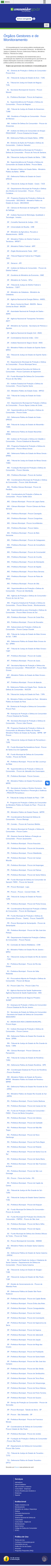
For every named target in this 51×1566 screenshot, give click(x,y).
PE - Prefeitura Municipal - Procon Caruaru (23, 776)
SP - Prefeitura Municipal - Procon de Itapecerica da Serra (26, 1324)
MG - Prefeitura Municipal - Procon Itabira (22, 528)
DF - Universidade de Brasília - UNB (20, 227)
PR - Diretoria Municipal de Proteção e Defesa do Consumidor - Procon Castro (25, 830)
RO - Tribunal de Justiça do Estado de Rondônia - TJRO (25, 1059)
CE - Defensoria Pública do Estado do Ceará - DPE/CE (24, 177)
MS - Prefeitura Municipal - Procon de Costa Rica (25, 617)
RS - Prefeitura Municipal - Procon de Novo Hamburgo (22, 1136)
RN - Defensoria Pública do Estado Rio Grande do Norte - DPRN (25, 1037)
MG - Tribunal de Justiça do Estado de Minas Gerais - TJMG (26, 462)
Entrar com (24, 19)
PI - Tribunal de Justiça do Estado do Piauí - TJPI (25, 798)
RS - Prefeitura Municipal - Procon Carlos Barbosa (26, 1101)
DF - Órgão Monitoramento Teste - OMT (22, 251)
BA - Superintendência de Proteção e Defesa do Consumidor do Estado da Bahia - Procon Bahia (24, 163)
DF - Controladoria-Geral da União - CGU (22, 338)
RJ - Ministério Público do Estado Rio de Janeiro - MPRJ (25, 951)
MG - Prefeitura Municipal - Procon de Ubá (23, 583)
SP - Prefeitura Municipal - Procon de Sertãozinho (25, 1373)
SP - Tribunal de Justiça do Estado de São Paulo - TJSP (25, 1278)
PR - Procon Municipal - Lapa (18, 887)
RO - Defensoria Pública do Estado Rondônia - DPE (26, 1065)
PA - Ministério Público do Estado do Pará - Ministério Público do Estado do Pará (26, 700)
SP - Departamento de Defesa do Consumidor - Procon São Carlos (24, 1447)
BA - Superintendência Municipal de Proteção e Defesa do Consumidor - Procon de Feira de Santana (26, 151)
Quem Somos (19, 1526)
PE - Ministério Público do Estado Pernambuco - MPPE (24, 782)
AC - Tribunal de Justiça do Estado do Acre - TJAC (26, 78)
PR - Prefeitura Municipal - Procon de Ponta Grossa (26, 904)
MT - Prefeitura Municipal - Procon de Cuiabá (24, 656)
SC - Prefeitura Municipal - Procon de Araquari (24, 1205)
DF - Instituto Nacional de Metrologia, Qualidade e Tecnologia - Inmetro (25, 216)
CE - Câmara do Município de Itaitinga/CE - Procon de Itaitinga (25, 209)
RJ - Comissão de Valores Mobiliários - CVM (23, 945)
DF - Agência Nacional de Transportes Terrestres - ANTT (25, 320)
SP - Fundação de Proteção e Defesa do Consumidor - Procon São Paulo (26, 1440)
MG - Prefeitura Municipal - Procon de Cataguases (26, 540)
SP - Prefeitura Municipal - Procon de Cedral (23, 1313)
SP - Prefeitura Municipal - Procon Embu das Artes (26, 1303)
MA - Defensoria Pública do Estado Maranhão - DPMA (24, 433)
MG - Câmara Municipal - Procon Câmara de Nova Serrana (25, 507)
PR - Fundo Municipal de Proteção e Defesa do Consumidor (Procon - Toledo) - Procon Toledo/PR (25, 917)
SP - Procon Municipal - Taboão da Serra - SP (24, 1410)
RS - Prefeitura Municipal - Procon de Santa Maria (26, 1159)
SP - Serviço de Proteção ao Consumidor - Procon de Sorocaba (26, 1404)
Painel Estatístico (20, 1484)
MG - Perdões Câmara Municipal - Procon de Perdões (23, 488)
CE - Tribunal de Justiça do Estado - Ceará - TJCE (26, 184)
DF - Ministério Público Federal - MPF (21, 246)
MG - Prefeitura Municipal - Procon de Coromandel (26, 552)
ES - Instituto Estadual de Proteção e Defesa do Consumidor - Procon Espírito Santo (24, 385)
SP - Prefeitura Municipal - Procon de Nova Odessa (26, 1388)
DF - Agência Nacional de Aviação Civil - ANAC (24, 333)
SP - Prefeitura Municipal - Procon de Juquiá (23, 1340)
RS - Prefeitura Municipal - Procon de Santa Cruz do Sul (26, 1153)
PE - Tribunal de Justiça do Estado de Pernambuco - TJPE (26, 741)
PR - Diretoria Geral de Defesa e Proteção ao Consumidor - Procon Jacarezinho (23, 837)
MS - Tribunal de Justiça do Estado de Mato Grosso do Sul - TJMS (26, 635)
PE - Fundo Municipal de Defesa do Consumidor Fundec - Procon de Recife (24, 756)
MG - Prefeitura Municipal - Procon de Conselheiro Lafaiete (25, 546)
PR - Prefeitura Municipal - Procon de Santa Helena (26, 875)
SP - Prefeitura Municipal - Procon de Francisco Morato (24, 1421)
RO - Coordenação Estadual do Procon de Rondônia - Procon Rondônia (26, 1071)
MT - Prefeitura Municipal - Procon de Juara (23, 661)
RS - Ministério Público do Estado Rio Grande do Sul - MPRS (26, 1095)
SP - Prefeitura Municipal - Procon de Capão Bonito (26, 1299)
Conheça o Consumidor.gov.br (25, 1542)
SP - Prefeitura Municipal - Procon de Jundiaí (24, 1434)
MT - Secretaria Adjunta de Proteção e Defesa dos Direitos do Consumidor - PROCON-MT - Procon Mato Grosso (26, 668)
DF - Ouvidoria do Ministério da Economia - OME (25, 275)
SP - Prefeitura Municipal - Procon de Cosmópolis (25, 1318)
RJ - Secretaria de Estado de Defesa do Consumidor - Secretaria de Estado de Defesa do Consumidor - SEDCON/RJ (26, 1014)
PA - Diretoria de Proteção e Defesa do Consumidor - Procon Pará (26, 707)
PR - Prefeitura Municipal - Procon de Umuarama (25, 848)
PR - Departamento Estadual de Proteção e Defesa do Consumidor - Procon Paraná (26, 939)
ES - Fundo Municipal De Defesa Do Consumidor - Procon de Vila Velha (25, 377)
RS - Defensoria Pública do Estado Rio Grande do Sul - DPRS (26, 1088)
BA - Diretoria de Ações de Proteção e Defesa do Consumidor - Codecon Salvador (25, 144)
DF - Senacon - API (14, 263)
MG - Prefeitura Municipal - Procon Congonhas (24, 518)
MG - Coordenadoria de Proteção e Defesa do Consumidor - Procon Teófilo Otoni (24, 495)
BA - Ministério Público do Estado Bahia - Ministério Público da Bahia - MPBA (25, 170)
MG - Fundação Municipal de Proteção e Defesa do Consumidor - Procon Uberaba (26, 469)
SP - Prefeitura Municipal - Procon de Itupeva (24, 1330)
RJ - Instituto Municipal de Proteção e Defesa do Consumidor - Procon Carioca (24, 1030)
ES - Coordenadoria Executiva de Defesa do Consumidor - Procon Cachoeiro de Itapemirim (23, 370)
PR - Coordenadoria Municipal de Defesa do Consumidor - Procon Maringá (23, 818)
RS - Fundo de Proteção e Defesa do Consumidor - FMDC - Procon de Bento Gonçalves (26, 1112)
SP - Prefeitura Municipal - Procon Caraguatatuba (25, 1308)
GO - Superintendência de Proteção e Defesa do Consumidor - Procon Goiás (25, 411)
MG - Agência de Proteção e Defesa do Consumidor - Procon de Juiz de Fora (26, 597)
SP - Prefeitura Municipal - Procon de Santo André (26, 1357)
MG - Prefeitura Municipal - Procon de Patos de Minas (24, 577)
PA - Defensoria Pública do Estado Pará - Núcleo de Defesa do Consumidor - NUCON (26, 688)
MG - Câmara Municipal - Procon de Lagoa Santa (25, 501)
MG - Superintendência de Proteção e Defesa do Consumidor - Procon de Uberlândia (25, 589)
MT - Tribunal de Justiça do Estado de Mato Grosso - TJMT (26, 650)
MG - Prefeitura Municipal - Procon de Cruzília (24, 557)
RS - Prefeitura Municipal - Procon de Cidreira (24, 1118)
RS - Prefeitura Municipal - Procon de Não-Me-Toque (24, 1129)
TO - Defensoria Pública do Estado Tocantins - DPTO (24, 1461)
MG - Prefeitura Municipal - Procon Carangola (24, 513)
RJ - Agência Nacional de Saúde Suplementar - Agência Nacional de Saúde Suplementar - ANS (24, 992)
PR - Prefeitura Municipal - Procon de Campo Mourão (23, 859)
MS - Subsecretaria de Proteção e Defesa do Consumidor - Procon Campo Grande (23, 628)
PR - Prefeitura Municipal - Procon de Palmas (24, 870)
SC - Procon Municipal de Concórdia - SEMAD (24, 1241)
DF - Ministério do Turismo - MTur (19, 280)
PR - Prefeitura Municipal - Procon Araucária (23, 843)
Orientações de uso (21, 1544)
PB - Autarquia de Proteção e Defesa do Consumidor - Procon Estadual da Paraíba (26, 715)
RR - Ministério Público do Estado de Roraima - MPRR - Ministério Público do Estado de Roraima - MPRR (25, 1079)
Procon (16, 1467)
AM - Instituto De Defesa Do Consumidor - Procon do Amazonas (26, 125)
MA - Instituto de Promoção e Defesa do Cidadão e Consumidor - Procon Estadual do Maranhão (25, 440)
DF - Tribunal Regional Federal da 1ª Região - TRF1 (24, 257)
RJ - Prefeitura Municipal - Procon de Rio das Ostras (23, 965)
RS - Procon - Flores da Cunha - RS (20, 1178)
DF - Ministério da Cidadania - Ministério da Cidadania (23, 293)
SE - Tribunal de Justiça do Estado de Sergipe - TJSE (24, 1271)
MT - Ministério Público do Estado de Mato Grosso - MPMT (26, 676)
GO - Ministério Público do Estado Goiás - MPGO (25, 391)
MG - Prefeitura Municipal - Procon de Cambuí (24, 475)
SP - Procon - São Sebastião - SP (19, 1414)
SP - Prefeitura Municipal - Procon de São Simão (25, 1369)
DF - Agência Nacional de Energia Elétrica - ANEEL (26, 299)
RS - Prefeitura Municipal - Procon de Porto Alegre (26, 1142)
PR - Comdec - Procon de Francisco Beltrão (23, 824)
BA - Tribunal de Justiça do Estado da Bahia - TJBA (26, 157)
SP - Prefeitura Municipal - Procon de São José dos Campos (26, 1362)
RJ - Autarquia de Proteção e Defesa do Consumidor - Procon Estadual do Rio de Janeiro (26, 1006)
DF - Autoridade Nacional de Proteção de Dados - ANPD (25, 312)
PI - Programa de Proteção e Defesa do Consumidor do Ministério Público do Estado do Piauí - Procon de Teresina (26, 805)
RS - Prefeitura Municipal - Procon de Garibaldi (24, 1123)
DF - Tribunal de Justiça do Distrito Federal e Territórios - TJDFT (23, 286)
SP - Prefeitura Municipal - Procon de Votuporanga (26, 1383)
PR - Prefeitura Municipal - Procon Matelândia (24, 853)
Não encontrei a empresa (23, 1486)
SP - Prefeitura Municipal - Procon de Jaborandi (25, 1335)
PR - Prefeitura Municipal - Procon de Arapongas (25, 865)
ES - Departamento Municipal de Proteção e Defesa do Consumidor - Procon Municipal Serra (26, 363)
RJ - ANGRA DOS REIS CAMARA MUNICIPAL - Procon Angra (24, 1023)
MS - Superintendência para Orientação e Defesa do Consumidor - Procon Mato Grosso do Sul (26, 611)
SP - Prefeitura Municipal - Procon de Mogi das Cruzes (24, 1346)
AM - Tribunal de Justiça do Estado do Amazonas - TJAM (25, 110)
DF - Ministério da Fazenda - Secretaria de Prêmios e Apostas (26, 327)
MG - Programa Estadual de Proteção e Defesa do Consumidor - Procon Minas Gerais (25, 447)
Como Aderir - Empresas (23, 1489)
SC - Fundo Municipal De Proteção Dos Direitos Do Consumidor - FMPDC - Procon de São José (25, 1218)
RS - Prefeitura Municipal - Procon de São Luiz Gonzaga (24, 1172)
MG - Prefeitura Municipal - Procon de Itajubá (24, 567)
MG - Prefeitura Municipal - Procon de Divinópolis (25, 562)
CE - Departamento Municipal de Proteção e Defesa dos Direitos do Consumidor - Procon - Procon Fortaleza (26, 191)
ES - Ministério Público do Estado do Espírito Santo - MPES (26, 349)
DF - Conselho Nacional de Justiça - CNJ (22, 222)
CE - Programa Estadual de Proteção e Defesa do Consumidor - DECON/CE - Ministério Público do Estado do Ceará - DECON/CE (25, 200)
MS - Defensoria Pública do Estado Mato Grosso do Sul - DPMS (26, 642)
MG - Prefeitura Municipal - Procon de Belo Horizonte (22, 534)
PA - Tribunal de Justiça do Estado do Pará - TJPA (26, 694)
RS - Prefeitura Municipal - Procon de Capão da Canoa (24, 1184)
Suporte (17, 1495)
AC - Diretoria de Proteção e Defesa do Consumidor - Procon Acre (26, 72)
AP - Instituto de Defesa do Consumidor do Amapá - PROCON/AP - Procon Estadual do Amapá (26, 132)
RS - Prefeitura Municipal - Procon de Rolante (24, 1147)
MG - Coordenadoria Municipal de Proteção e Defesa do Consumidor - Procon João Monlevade (26, 481)
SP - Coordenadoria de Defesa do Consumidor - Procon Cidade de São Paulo (24, 1428)
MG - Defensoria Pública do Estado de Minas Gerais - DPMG (26, 454)
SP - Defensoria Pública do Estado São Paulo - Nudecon (24, 1292)
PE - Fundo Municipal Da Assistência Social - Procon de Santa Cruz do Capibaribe (26, 748)
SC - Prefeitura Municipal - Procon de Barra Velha (25, 1224)
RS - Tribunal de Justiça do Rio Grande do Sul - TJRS (24, 1191)
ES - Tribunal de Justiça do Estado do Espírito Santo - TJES (26, 356)
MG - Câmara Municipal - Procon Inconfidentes (24, 523)
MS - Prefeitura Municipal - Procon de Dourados (25, 622)
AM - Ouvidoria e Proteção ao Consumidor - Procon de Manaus (26, 117)
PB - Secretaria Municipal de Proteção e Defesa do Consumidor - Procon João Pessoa (25, 722)
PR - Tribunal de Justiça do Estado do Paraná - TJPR (24, 898)
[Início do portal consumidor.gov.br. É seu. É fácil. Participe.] (25, 8)
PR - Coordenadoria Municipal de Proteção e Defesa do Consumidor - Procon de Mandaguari (26, 910)
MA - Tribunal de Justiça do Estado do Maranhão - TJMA (25, 426)
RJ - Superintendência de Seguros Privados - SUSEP (23, 999)
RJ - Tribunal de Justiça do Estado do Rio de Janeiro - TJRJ (26, 958)
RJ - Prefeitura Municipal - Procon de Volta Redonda (22, 972)
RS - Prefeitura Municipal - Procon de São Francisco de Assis (26, 1165)
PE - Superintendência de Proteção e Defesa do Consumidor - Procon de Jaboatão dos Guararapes (25, 770)
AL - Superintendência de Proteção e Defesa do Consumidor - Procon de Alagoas (24, 103)
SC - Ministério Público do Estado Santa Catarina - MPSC (25, 1247)
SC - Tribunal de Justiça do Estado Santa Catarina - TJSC (26, 1199)
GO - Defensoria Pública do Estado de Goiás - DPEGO (24, 418)
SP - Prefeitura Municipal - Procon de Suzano (24, 1398)
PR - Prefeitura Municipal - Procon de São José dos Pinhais (26, 931)
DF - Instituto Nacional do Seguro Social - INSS (24, 343)
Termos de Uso (20, 1540)
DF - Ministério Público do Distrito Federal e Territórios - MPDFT (23, 240)
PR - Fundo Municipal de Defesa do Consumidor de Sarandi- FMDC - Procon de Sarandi (26, 881)
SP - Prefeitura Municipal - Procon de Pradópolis (25, 1352)
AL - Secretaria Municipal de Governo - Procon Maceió (24, 91)
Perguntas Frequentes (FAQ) (24, 1551)
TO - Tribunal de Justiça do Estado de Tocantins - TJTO (25, 1454)
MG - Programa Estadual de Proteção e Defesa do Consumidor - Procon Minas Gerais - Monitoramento (25, 604)
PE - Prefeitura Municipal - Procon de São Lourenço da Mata (26, 763)
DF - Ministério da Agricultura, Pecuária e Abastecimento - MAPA (22, 233)
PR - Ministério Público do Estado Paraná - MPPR (25, 812)
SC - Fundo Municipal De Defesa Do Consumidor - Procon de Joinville (25, 1211)
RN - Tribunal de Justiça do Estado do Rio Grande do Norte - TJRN (26, 1044)
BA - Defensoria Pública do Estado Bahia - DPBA (25, 138)
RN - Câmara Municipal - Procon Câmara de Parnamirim (23, 1052)
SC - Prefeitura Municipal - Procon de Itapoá (23, 1229)
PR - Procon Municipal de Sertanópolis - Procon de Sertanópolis (25, 924)
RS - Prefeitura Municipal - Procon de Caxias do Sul (26, 1106)
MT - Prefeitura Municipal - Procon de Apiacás (24, 682)
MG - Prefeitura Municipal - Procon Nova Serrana (25, 571)
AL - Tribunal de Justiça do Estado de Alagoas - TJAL (24, 84)
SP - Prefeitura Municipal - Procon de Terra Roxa (25, 1378)
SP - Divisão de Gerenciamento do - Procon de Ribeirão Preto (24, 1285)
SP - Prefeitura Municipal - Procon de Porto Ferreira (26, 1393)
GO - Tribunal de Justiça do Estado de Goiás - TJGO (24, 397)
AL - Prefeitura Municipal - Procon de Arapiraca (24, 97)
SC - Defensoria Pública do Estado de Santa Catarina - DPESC (26, 1254)
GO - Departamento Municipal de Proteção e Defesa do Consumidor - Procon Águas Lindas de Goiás (26, 404)
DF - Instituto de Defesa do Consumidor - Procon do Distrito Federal (26, 269)
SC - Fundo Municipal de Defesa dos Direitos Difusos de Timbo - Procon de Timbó (26, 1235)
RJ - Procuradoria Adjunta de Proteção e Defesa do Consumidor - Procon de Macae (26, 979)
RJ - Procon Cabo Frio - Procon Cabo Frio (23, 986)
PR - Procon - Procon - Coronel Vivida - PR (23, 892)
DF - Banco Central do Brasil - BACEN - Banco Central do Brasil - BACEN (24, 305)
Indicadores (19, 1482)
